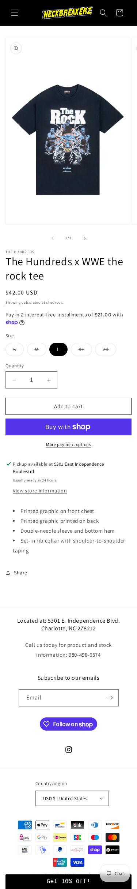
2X (109, 351)
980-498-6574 (84, 654)
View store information (40, 490)
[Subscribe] (110, 697)
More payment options (68, 444)
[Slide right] (85, 238)
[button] (15, 13)
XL (85, 351)
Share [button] (20, 572)
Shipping (13, 302)
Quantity (14, 366)
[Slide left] (53, 238)
